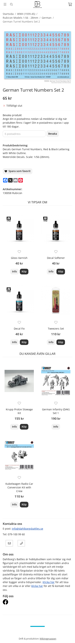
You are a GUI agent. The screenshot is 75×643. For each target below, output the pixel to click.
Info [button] (14, 271)
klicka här (37, 586)
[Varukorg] (70, 4)
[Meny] (5, 4)
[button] (24, 271)
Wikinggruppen (48, 638)
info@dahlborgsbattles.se (27, 528)
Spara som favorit (19, 171)
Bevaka (52, 133)
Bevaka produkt (12, 115)
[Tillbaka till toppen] (67, 635)
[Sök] (11, 4)
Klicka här (49, 582)
